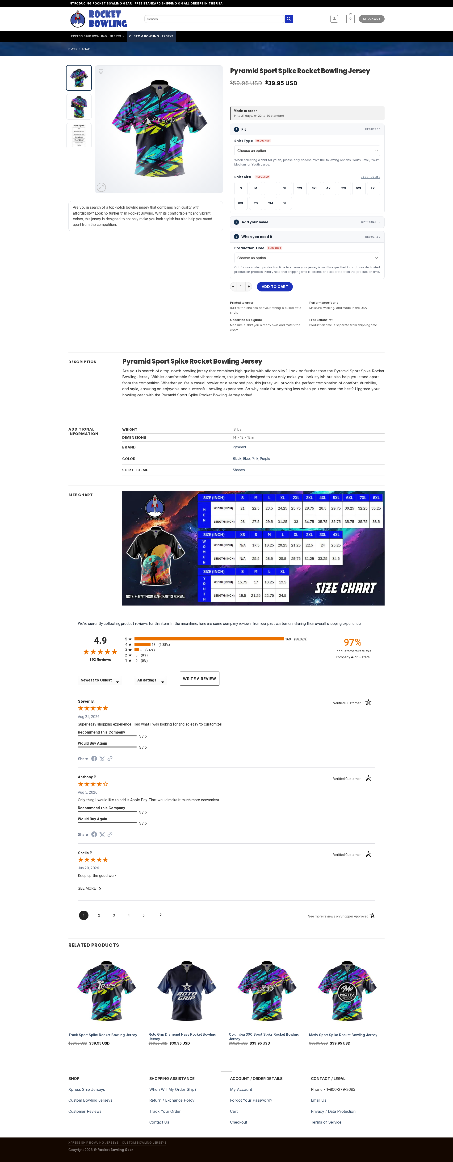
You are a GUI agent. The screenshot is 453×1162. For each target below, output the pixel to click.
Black (237, 458)
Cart (234, 1111)
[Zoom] (101, 187)
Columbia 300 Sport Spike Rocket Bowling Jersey (264, 1036)
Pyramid (239, 447)
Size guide (370, 176)
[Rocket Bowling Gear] (98, 19)
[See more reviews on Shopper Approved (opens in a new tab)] (110, 759)
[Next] (214, 129)
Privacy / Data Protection (333, 1111)
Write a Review (199, 678)
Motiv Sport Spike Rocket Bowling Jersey (343, 1035)
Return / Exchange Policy (172, 1100)
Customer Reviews (84, 1111)
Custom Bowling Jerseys (151, 36)
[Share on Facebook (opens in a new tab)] (94, 759)
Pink (255, 458)
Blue (246, 458)
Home (72, 48)
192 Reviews (106, 659)
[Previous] (103, 129)
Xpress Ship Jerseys (86, 1089)
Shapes (239, 470)
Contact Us (159, 1122)
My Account (241, 1089)
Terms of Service (326, 1122)
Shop (86, 48)
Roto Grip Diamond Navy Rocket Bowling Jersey (182, 1036)
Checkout (238, 1122)
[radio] (226, 638)
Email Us (318, 1100)
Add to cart (275, 286)
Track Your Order (165, 1111)
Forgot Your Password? (251, 1100)
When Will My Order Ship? (173, 1089)
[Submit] (289, 19)
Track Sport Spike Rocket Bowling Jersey (102, 1035)
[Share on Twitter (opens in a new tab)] (102, 759)
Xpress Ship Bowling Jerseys (96, 36)
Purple (265, 458)
